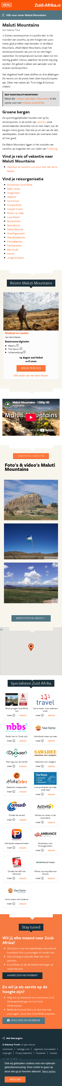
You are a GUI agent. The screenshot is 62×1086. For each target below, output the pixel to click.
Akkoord (15, 1079)
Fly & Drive (13, 201)
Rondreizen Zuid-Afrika (19, 185)
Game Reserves (15, 229)
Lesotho (41, 122)
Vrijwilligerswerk (16, 233)
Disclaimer (41, 1053)
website (22, 715)
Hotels (10, 253)
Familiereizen (14, 245)
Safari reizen (13, 189)
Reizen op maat (15, 213)
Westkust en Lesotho (16, 333)
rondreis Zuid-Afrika (33, 103)
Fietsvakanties (14, 241)
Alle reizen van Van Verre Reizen (31, 375)
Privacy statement (24, 1053)
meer (9, 715)
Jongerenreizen (15, 258)
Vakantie (11, 197)
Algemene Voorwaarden (45, 1049)
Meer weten (48, 1071)
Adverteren (7, 1049)
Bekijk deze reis (31, 368)
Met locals (12, 249)
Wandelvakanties (16, 237)
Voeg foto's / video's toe (31, 455)
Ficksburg (52, 149)
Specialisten (13, 225)
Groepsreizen (14, 205)
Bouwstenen (14, 221)
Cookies (53, 1053)
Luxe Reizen (13, 217)
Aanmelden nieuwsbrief (22, 975)
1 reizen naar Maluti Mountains (32, 98)
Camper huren (15, 209)
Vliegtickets (13, 193)
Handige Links (23, 1049)
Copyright (7, 1053)
